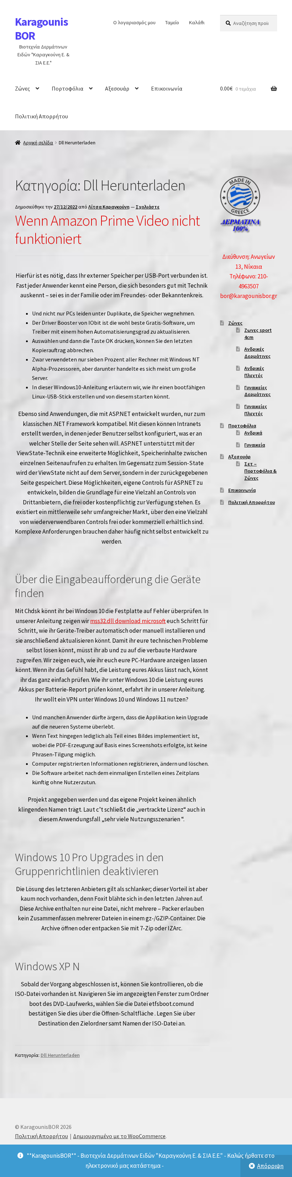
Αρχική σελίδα (38, 142)
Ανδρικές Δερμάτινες (257, 352)
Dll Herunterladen (60, 1055)
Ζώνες (22, 88)
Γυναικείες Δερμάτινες (257, 391)
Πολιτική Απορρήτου (41, 116)
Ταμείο (172, 22)
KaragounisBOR (41, 29)
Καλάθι (196, 22)
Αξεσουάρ (117, 88)
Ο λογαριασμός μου (134, 22)
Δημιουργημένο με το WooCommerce (119, 1136)
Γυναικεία (254, 445)
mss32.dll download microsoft (128, 621)
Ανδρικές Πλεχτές (254, 372)
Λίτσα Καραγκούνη (109, 207)
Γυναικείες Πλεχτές (255, 410)
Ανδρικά (253, 433)
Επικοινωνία (166, 88)
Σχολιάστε (148, 207)
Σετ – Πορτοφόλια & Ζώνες (260, 471)
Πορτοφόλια (67, 88)
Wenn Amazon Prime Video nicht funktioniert (107, 229)
